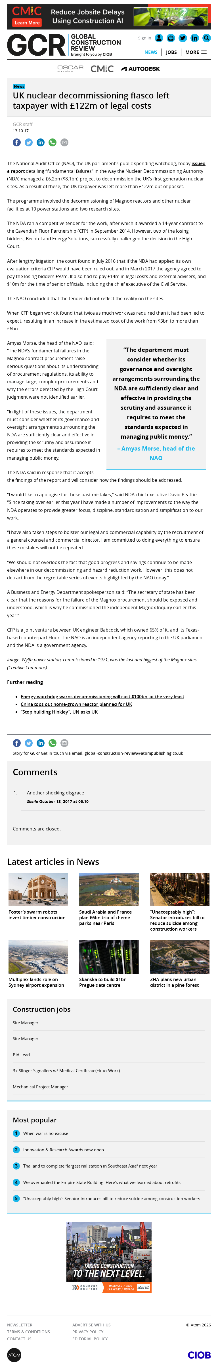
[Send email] (64, 142)
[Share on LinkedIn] (41, 142)
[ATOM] (58, 1355)
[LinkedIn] (194, 38)
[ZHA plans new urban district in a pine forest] (179, 957)
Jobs (171, 52)
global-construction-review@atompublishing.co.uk (134, 753)
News (151, 52)
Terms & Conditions (28, 1331)
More (192, 52)
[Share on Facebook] (17, 142)
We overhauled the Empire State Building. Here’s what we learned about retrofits (102, 1182)
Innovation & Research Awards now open (63, 1149)
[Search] (206, 38)
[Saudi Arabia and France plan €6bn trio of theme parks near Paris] (109, 889)
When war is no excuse (45, 1133)
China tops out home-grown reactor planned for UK (76, 704)
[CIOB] (160, 1355)
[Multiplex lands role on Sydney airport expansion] (38, 957)
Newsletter (19, 1325)
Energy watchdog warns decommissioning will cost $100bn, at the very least (102, 696)
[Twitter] (183, 38)
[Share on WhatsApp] (52, 142)
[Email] (171, 38)
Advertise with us (91, 1325)
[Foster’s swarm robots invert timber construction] (38, 889)
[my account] (159, 38)
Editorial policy (90, 1338)
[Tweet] (29, 142)
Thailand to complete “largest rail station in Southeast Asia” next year (90, 1166)
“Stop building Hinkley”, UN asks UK (59, 712)
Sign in (144, 38)
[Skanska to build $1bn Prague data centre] (109, 957)
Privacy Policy (87, 1331)
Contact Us (19, 1338)
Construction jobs (42, 1009)
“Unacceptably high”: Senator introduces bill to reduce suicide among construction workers (111, 1198)
